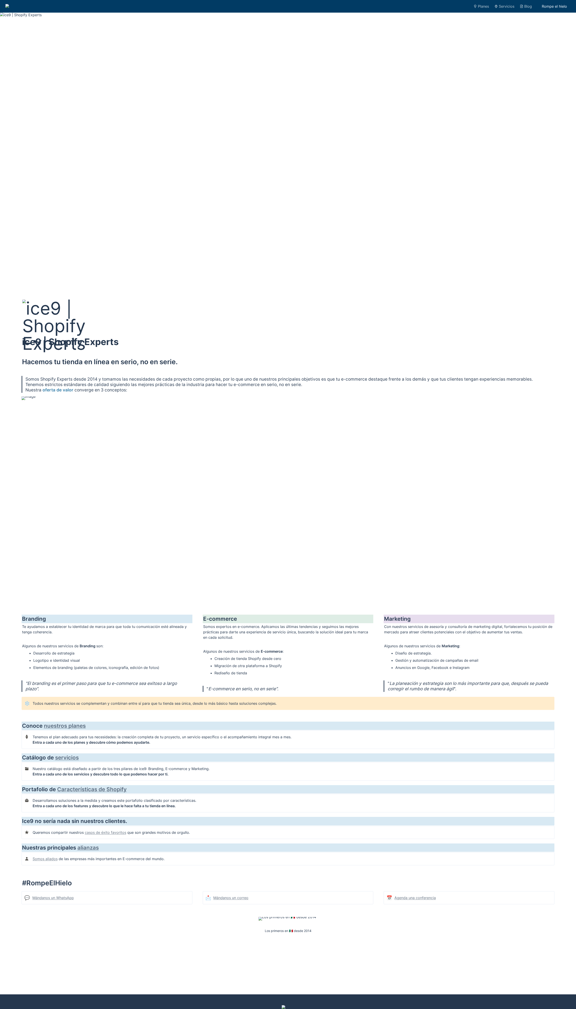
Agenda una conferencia (415, 897)
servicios (67, 757)
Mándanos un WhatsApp (53, 897)
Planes (483, 6)
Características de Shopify (92, 789)
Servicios (506, 6)
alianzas (88, 847)
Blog (528, 6)
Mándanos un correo (230, 897)
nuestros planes (65, 726)
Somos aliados (45, 859)
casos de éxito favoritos (105, 832)
